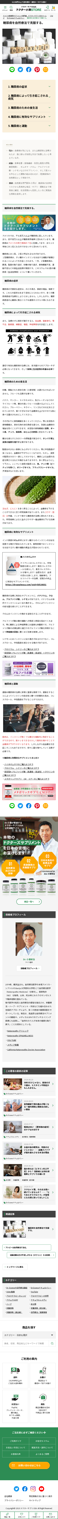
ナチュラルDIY (12, 1300)
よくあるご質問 (42, 1454)
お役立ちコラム (42, 1441)
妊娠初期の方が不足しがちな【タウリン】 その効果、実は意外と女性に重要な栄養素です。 (33, 1255)
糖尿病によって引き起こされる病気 (28, 97)
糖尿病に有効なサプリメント (28, 117)
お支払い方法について (15, 1447)
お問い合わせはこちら (29, 1465)
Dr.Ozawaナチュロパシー (15, 18)
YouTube (34, 1291)
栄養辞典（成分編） (28, 1180)
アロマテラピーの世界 (40, 1296)
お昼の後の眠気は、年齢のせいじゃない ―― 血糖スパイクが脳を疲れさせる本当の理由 (37, 1150)
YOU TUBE (11, 1040)
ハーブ (9, 1304)
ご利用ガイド (15, 1441)
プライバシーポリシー (14, 1500)
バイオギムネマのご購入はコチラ (18, 764)
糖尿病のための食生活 (24, 107)
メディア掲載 (13, 1044)
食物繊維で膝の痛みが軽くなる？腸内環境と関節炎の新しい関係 (36, 1107)
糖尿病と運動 (19, 126)
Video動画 (10, 1291)
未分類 (8, 1180)
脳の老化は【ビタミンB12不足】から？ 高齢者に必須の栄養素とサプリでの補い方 (37, 1171)
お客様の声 (16, 1454)
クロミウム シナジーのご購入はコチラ (21, 649)
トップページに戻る (15, 1266)
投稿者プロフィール (29, 968)
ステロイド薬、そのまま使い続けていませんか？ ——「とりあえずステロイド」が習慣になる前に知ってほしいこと (37, 1193)
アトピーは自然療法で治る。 (17, 1247)
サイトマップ (35, 1500)
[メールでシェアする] (45, 69)
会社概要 (8, 1496)
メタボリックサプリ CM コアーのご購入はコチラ (26, 778)
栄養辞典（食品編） (14, 1312)
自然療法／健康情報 (28, 1137)
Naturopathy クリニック (18, 1030)
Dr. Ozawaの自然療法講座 (16, 1287)
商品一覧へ (29, 901)
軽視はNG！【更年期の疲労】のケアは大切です (36, 1128)
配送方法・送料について (42, 1447)
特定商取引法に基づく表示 (40, 1496)
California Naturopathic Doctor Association (26, 1049)
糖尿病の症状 (19, 86)
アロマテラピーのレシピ (16, 1296)
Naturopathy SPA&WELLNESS (20, 1035)
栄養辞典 (16, 1180)
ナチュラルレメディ (12, 1137)
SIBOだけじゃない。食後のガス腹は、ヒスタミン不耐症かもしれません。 (37, 1085)
